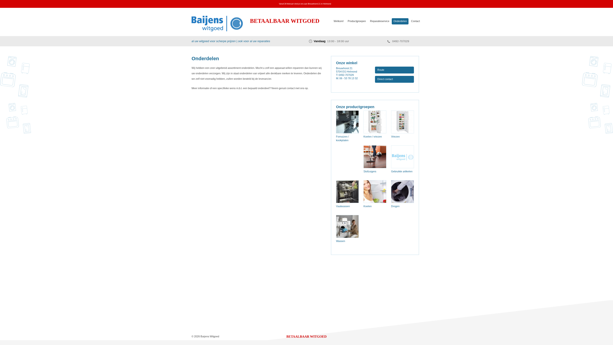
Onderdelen (400, 21)
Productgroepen (357, 21)
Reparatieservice (379, 21)
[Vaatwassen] (347, 191)
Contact (415, 21)
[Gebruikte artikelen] (402, 156)
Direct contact (385, 79)
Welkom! (339, 21)
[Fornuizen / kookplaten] (347, 122)
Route (380, 70)
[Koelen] (374, 191)
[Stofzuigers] (374, 156)
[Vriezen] (402, 122)
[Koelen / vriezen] (374, 122)
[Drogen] (402, 191)
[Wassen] (347, 226)
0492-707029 (400, 41)
